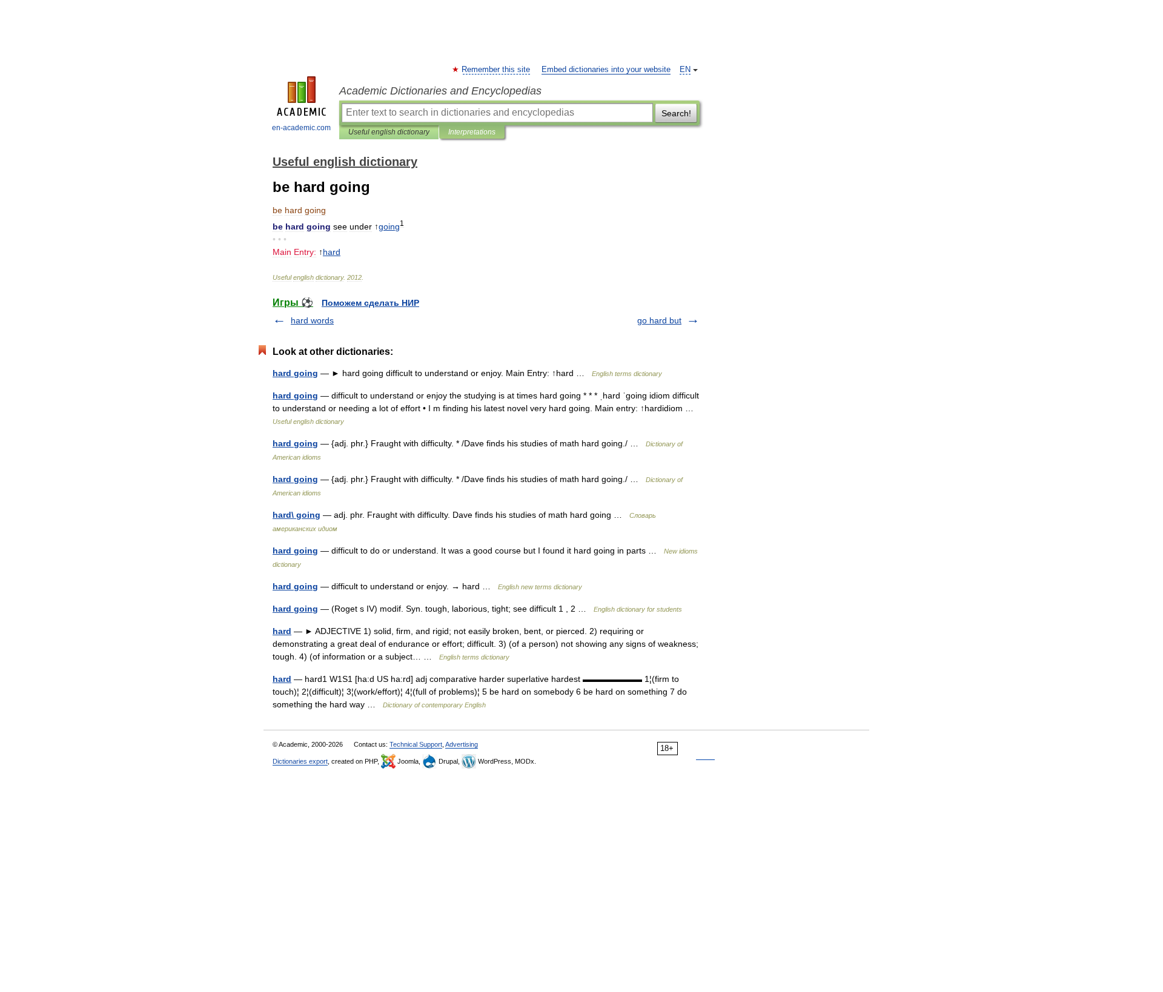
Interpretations (471, 132)
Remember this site (496, 69)
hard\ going (296, 515)
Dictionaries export (300, 761)
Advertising (461, 744)
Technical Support (415, 744)
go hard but (659, 320)
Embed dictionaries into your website (606, 69)
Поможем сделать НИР (370, 303)
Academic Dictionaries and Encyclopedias (440, 91)
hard (282, 631)
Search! (676, 113)
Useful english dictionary (388, 132)
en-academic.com (301, 128)
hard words (312, 320)
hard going (295, 373)
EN (685, 69)
